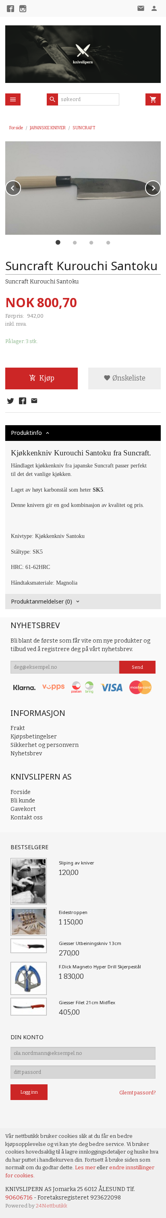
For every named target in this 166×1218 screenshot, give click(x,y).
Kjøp (46, 378)
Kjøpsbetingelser (33, 736)
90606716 (19, 1197)
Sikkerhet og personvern (44, 745)
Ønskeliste (128, 378)
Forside (16, 127)
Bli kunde (22, 800)
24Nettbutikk (51, 1206)
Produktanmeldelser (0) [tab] (41, 601)
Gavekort (23, 809)
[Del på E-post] (34, 401)
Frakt (17, 728)
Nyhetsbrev (26, 753)
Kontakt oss (26, 817)
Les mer (86, 1167)
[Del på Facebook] (22, 401)
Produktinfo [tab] (26, 432)
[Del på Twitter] (10, 401)
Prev (20, 186)
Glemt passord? (137, 1093)
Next (160, 186)
